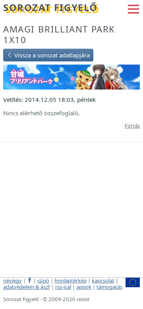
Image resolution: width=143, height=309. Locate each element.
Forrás (132, 125)
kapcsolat (103, 280)
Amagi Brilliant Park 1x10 (59, 34)
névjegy (12, 280)
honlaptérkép (70, 280)
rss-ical (63, 286)
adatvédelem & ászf (26, 286)
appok (83, 286)
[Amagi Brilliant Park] (71, 76)
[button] (133, 8)
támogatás (109, 286)
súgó (43, 280)
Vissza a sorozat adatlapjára (51, 55)
